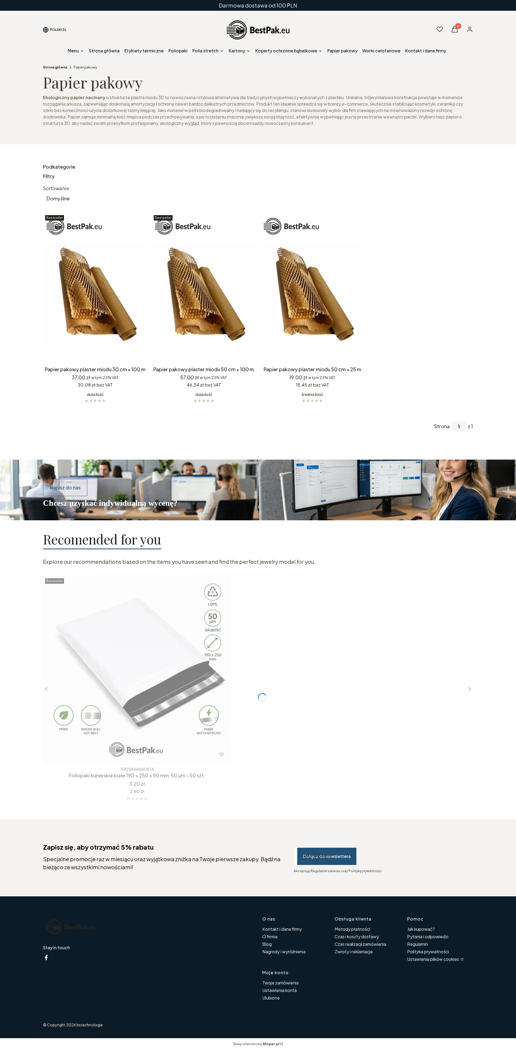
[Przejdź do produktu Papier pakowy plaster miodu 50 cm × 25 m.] (312, 288)
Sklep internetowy (256, 1044)
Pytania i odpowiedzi (427, 936)
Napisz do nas (65, 487)
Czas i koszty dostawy (357, 936)
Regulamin (417, 944)
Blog (267, 944)
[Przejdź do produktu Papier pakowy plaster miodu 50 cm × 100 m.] (204, 288)
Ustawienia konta (279, 990)
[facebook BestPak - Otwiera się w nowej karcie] (46, 957)
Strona (442, 426)
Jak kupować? (421, 929)
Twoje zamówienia (280, 983)
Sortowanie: (56, 188)
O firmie (270, 936)
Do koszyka (91, 354)
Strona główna (55, 67)
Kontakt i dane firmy (282, 929)
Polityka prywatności (428, 951)
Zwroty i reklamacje (354, 951)
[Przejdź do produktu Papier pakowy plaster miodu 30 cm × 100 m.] (95, 288)
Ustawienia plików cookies (433, 959)
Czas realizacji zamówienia (360, 944)
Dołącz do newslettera (327, 856)
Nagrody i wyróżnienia (284, 951)
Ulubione (271, 998)
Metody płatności (352, 929)
